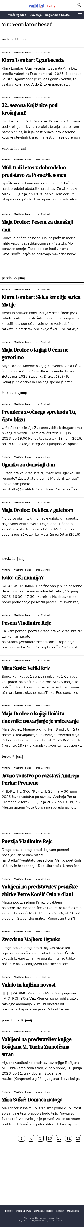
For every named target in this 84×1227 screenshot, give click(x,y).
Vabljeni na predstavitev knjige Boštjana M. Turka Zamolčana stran (37, 1047)
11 (59, 1138)
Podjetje (9, 1210)
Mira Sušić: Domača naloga (32, 1099)
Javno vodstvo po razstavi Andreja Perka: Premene (40, 779)
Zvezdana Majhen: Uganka (31, 939)
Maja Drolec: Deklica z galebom (37, 510)
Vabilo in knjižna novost (29, 984)
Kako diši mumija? (23, 577)
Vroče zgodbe (17, 15)
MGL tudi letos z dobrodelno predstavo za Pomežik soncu (34, 171)
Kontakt (60, 1210)
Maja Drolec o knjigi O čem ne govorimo (35, 353)
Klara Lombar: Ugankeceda (33, 60)
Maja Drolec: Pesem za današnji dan (37, 226)
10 (49, 1138)
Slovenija (36, 15)
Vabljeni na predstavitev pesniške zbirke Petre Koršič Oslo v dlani (40, 890)
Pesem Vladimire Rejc (26, 623)
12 (68, 1138)
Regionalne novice (57, 15)
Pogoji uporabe (23, 1210)
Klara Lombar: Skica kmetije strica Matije (41, 301)
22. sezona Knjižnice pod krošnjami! (30, 109)
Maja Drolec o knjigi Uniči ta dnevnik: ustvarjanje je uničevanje (40, 717)
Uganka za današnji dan (28, 464)
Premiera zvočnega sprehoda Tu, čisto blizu (39, 416)
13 (78, 1138)
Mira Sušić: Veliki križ (26, 668)
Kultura (6, 52)
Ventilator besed (22, 52)
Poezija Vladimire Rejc (27, 841)
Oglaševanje (73, 1210)
